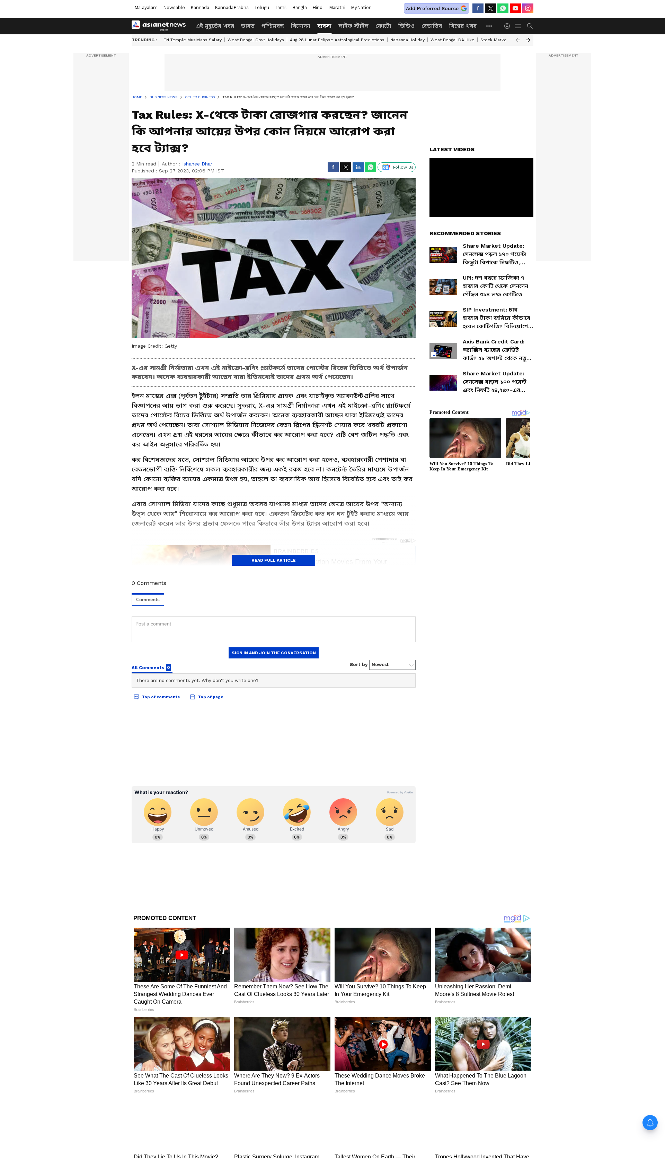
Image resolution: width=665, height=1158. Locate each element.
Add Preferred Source (432, 8)
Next (528, 40)
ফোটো (383, 26)
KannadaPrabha (232, 7)
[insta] (527, 8)
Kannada (199, 7)
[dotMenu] (489, 25)
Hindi (317, 7)
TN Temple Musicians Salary (193, 39)
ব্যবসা (324, 26)
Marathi (337, 7)
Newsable (174, 7)
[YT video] (515, 8)
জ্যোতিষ (432, 26)
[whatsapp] (502, 8)
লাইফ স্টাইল (353, 26)
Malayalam (146, 7)
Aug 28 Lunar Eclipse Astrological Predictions (337, 39)
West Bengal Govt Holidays (256, 39)
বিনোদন (300, 26)
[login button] (508, 26)
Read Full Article (273, 560)
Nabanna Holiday (407, 39)
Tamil (281, 7)
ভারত (248, 26)
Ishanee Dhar (197, 164)
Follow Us (403, 167)
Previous (518, 40)
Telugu (261, 7)
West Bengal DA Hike (453, 39)
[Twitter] (490, 8)
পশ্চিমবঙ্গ (272, 26)
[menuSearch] (530, 26)
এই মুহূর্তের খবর (214, 26)
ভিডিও (406, 26)
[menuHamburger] (518, 26)
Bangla (299, 7)
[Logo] (161, 26)
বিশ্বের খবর (463, 26)
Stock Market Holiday (502, 39)
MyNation (361, 7)
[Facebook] (478, 8)
